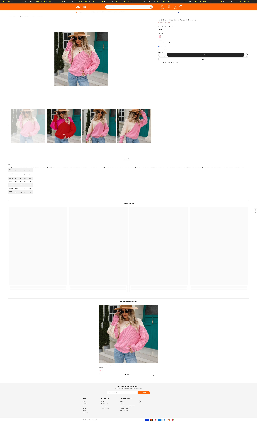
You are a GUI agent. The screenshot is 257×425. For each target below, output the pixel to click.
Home (9, 16)
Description (127, 159)
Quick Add (126, 374)
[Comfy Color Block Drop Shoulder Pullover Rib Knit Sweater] (128, 334)
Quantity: (160, 52)
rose (102, 370)
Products (14, 16)
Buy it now (203, 59)
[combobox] (127, 7)
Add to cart (206, 55)
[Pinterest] (140, 401)
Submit (144, 392)
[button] (9, 126)
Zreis (163, 25)
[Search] (129, 7)
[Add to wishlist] (247, 55)
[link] (169, 7)
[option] (81, 59)
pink (100, 370)
